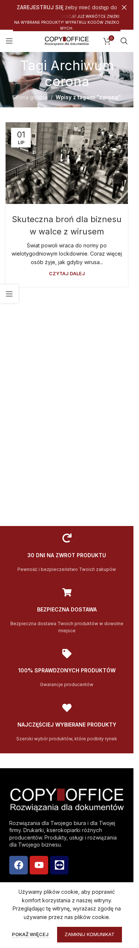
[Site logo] (66, 40)
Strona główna (30, 97)
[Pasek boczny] (9, 294)
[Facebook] (18, 865)
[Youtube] (39, 865)
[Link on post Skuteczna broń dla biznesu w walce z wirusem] (67, 163)
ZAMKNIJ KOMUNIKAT (89, 934)
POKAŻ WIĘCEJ (31, 934)
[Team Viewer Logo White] (59, 865)
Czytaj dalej (67, 273)
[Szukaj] (124, 40)
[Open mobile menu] (9, 40)
